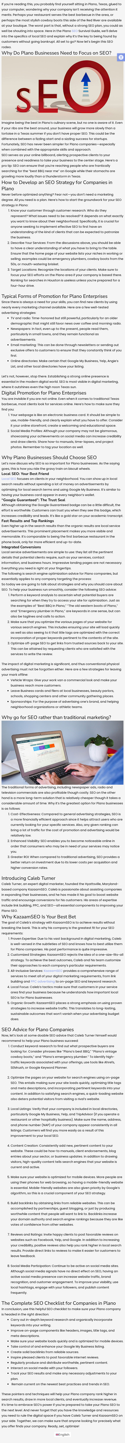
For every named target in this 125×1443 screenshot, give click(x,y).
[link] (121, 57)
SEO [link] (75, 31)
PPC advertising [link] (43, 981)
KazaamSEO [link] (53, 971)
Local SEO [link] (9, 479)
